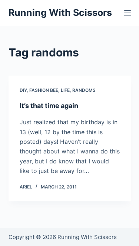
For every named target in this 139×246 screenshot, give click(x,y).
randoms (84, 90)
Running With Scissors (60, 12)
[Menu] (127, 13)
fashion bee (43, 90)
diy (23, 90)
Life (65, 90)
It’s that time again (49, 106)
